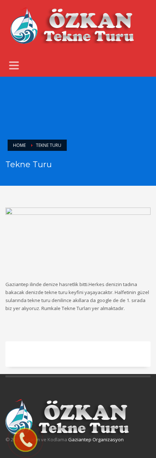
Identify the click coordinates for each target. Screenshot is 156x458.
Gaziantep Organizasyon (96, 439)
